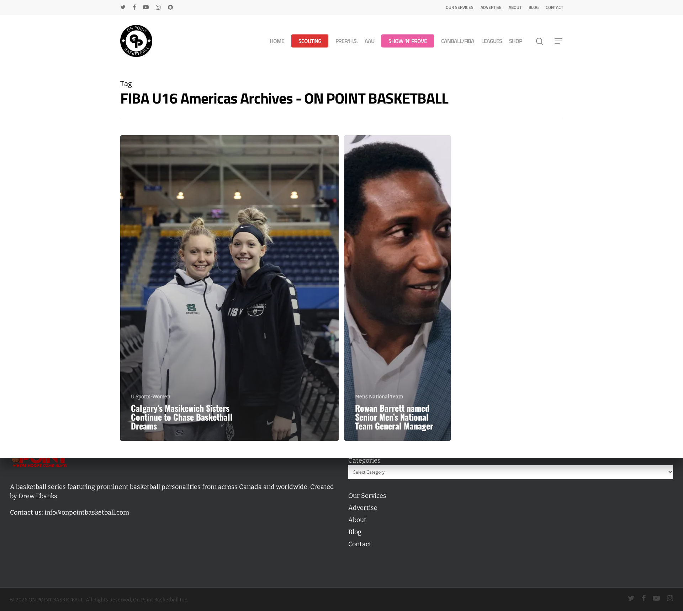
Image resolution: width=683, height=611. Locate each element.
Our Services (459, 7)
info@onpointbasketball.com (86, 512)
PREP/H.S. (346, 41)
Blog (534, 7)
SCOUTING (309, 41)
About (515, 7)
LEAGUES (491, 41)
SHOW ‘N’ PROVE (407, 41)
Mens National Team (379, 397)
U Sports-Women (150, 397)
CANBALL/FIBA (457, 41)
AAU (369, 41)
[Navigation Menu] (559, 40)
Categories (364, 460)
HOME (277, 41)
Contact (554, 7)
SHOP (515, 41)
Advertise (491, 7)
